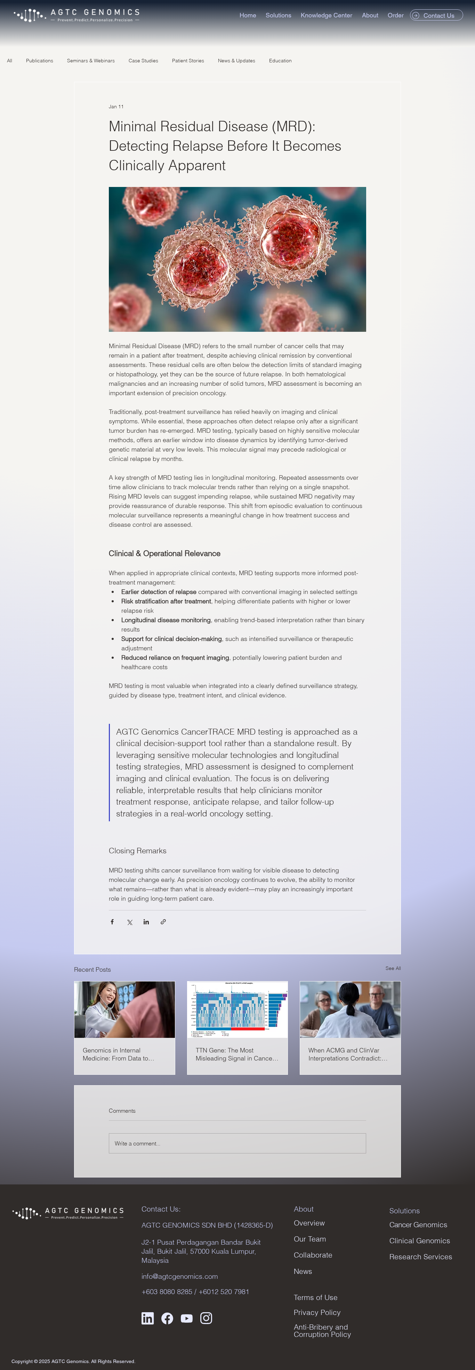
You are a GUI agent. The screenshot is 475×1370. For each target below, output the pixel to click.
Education (280, 60)
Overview (309, 1222)
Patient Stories (188, 60)
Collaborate (313, 1254)
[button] (279, 15)
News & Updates (236, 60)
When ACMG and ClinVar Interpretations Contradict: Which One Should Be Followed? (344, 1054)
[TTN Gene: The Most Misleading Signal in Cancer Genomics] (237, 1009)
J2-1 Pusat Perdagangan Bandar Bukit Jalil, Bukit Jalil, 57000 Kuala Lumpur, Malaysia (201, 1251)
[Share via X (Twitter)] (129, 921)
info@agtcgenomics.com (180, 1276)
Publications (39, 60)
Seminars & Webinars (91, 60)
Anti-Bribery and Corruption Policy (322, 1330)
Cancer (418, 1224)
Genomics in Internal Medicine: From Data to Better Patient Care (115, 1054)
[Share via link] (163, 921)
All (9, 60)
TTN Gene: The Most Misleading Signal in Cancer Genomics (235, 1054)
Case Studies (143, 60)
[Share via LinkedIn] (146, 921)
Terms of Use (316, 1297)
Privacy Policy (317, 1312)
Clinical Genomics (419, 1240)
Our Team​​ (310, 1238)
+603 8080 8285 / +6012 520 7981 (195, 1291)
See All (393, 968)
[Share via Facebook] (112, 921)
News (303, 1271)
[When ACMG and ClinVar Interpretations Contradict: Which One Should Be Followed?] (350, 1009)
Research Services (420, 1256)
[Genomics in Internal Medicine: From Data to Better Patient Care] (124, 1009)
